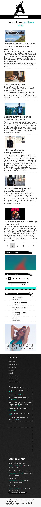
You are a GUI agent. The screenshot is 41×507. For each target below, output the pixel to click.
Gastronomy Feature (19, 308)
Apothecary (12, 370)
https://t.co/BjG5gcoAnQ (16, 465)
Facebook (17, 467)
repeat (28, 282)
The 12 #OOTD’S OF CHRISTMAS (19, 398)
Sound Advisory (13, 364)
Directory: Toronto (14, 376)
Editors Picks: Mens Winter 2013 (18, 390)
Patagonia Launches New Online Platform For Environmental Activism (20, 46)
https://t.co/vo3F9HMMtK (16, 473)
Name (14, 318)
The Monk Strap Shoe (14, 84)
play (10, 279)
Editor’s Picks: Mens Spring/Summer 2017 (14, 151)
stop (16, 278)
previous (6, 278)
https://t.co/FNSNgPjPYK (16, 488)
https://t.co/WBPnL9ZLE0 (16, 480)
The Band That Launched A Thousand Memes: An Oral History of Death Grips (20, 404)
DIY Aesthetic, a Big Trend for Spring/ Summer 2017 (18, 189)
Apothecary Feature (19, 302)
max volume (27, 279)
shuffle (31, 282)
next (13, 278)
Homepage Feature (19, 313)
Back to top (14, 504)
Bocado (11, 373)
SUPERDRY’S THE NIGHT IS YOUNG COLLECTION (17, 118)
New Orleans (13, 395)
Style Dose (12, 361)
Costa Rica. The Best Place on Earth (19, 408)
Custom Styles (17, 297)
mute (20, 279)
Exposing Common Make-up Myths (19, 413)
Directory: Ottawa (14, 379)
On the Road (12, 367)
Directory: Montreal (14, 382)
